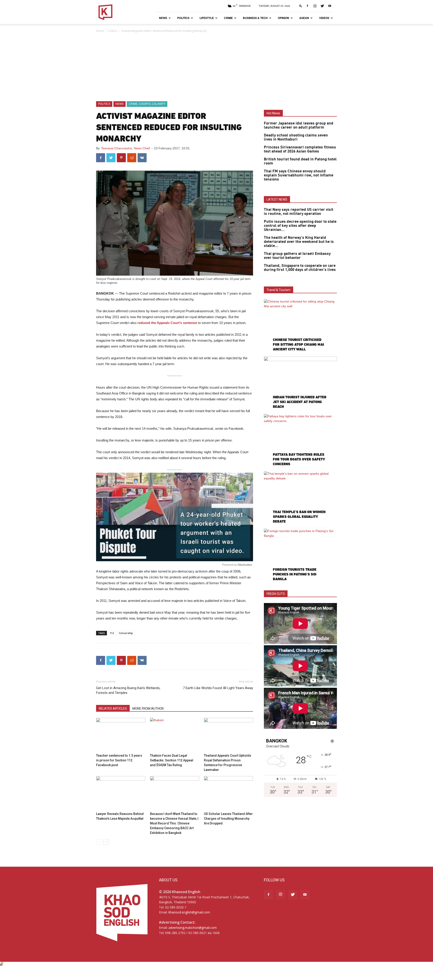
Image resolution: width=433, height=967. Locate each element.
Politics (183, 18)
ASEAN (304, 18)
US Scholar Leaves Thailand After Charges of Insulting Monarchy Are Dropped (228, 818)
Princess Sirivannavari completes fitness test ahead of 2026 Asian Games (300, 149)
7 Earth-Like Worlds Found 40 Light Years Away (218, 688)
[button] (300, 5)
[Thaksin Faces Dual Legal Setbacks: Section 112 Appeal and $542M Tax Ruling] (174, 735)
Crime (228, 18)
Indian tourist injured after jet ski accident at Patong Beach (299, 402)
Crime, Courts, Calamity (147, 104)
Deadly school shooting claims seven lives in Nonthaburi (296, 137)
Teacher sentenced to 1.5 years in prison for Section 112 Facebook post (119, 760)
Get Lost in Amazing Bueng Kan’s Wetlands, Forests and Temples (128, 690)
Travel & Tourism (278, 290)
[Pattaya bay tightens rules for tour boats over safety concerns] (300, 440)
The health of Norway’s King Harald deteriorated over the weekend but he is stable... (299, 242)
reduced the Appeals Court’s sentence (167, 323)
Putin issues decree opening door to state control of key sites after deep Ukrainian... (300, 226)
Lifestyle (207, 18)
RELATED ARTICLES (113, 708)
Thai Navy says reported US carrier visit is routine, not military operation (298, 212)
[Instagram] (314, 6)
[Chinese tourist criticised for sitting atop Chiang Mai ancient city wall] (300, 325)
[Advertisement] (216, 67)
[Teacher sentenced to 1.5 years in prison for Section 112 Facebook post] (120, 735)
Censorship (126, 633)
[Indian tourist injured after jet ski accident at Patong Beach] (300, 383)
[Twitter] (322, 6)
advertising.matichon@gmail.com (192, 927)
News (163, 18)
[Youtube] (329, 6)
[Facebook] (307, 6)
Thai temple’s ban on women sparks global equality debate (299, 516)
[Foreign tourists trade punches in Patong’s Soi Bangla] (300, 555)
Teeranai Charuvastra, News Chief (125, 148)
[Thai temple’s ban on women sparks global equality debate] (300, 497)
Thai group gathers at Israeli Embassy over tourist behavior (297, 256)
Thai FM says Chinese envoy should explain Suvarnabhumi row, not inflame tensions (298, 175)
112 (112, 633)
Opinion (283, 18)
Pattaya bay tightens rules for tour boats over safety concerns (299, 459)
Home (100, 31)
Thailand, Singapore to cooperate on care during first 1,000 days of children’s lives (300, 268)
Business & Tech (255, 18)
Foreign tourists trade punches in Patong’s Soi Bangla (294, 574)
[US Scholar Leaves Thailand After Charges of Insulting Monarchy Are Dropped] (228, 793)
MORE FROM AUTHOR (148, 708)
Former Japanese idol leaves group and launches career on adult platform (298, 125)
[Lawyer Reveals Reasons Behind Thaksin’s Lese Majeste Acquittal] (120, 793)
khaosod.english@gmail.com (189, 912)
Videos (324, 18)
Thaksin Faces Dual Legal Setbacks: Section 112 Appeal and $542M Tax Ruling (171, 760)
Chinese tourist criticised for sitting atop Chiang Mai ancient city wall (298, 344)
